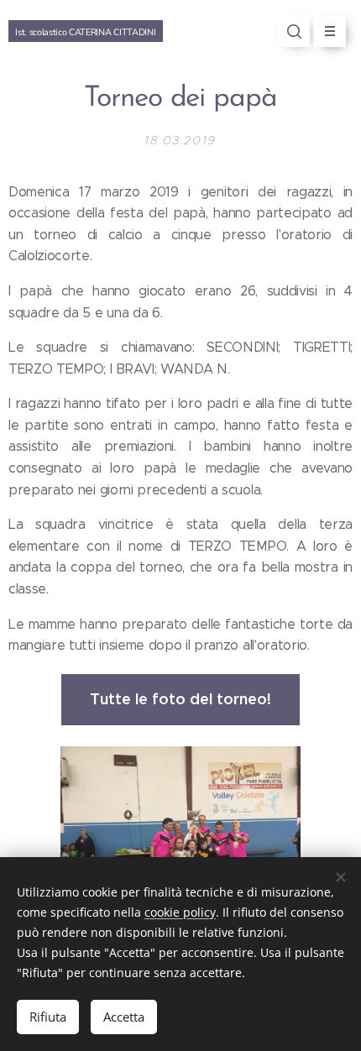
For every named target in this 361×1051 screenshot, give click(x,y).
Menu (330, 31)
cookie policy (180, 912)
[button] (294, 31)
